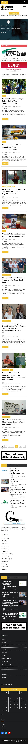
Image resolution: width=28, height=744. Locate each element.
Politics (4, 186)
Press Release (5, 559)
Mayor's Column (6, 553)
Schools (8, 274)
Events (4, 95)
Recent (4, 465)
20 (17, 704)
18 (10, 704)
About (3, 724)
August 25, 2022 (17, 239)
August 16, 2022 (17, 336)
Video (13, 186)
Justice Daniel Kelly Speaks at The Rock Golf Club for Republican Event (13, 191)
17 (6, 704)
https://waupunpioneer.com (8, 30)
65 (2, 448)
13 (17, 701)
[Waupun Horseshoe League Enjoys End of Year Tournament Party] (14, 86)
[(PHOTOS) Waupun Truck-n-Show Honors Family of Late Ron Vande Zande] (14, 407)
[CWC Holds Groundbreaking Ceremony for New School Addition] (14, 265)
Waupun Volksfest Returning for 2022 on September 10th (13, 235)
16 (2, 704)
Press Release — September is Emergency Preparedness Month (17, 471)
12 (14, 701)
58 (12, 446)
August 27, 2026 (22, 476)
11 (10, 701)
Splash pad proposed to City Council (18, 481)
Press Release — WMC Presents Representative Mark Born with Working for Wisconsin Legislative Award (18, 491)
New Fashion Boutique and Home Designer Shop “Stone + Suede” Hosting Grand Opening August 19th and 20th (14, 328)
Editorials (4, 543)
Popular (9, 465)
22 (25, 704)
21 (21, 704)
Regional (8, 186)
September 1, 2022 (17, 106)
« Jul (2, 714)
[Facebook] (24, 1)
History (4, 551)
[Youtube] (5, 32)
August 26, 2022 (17, 197)
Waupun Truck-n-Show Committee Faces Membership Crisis (11, 147)
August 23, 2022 (17, 285)
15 (25, 701)
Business (4, 320)
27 (17, 707)
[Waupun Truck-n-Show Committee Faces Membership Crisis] (14, 132)
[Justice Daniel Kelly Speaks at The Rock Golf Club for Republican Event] (14, 177)
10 (6, 701)
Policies (4, 726)
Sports (3, 566)
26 (14, 707)
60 (20, 446)
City (3, 541)
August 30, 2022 (17, 152)
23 (2, 707)
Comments (16, 465)
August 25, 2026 (22, 496)
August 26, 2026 (23, 484)
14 (21, 701)
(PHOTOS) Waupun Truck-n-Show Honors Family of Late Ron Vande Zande (13, 422)
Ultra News (18, 741)
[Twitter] (26, 1)
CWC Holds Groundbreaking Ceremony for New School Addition (13, 280)
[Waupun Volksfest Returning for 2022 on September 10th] (14, 221)
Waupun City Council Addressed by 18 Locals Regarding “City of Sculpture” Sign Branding (13, 376)
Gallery (8, 416)
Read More (5, 119)
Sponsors (4, 729)
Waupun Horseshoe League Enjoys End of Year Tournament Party (13, 101)
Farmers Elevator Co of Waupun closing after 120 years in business (18, 502)
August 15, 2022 (17, 382)
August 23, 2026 (23, 506)
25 (10, 707)
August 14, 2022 (17, 427)
